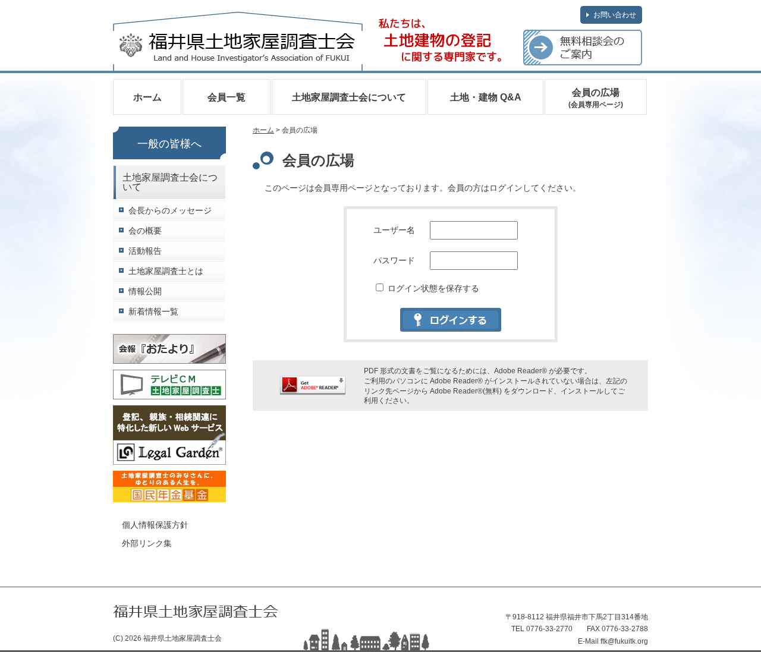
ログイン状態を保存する (432, 288)
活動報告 (145, 251)
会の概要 (145, 230)
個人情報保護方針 (155, 525)
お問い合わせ (614, 15)
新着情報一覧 (153, 311)
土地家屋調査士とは (165, 271)
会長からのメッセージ (170, 210)
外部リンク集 (147, 543)
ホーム (147, 97)
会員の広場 (595, 98)
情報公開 (145, 291)
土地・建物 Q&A (485, 97)
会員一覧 (226, 97)
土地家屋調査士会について (349, 97)
